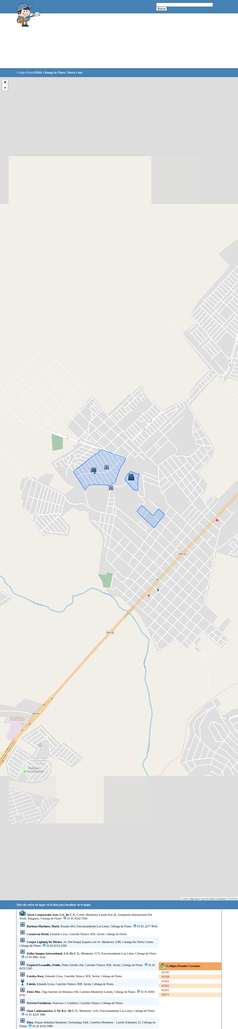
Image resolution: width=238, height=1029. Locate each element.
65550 (165, 972)
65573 (165, 994)
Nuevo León (74, 72)
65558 (165, 976)
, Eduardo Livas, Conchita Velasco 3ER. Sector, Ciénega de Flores (77, 934)
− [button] (5, 87)
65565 (165, 990)
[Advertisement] (109, 41)
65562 (165, 981)
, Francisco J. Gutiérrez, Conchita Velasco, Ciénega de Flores (75, 1003)
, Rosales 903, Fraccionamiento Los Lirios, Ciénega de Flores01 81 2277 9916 (92, 926)
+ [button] (5, 82)
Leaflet (185, 898)
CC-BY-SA (232, 898)
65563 (165, 985)
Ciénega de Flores (54, 72)
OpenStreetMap (208, 898)
